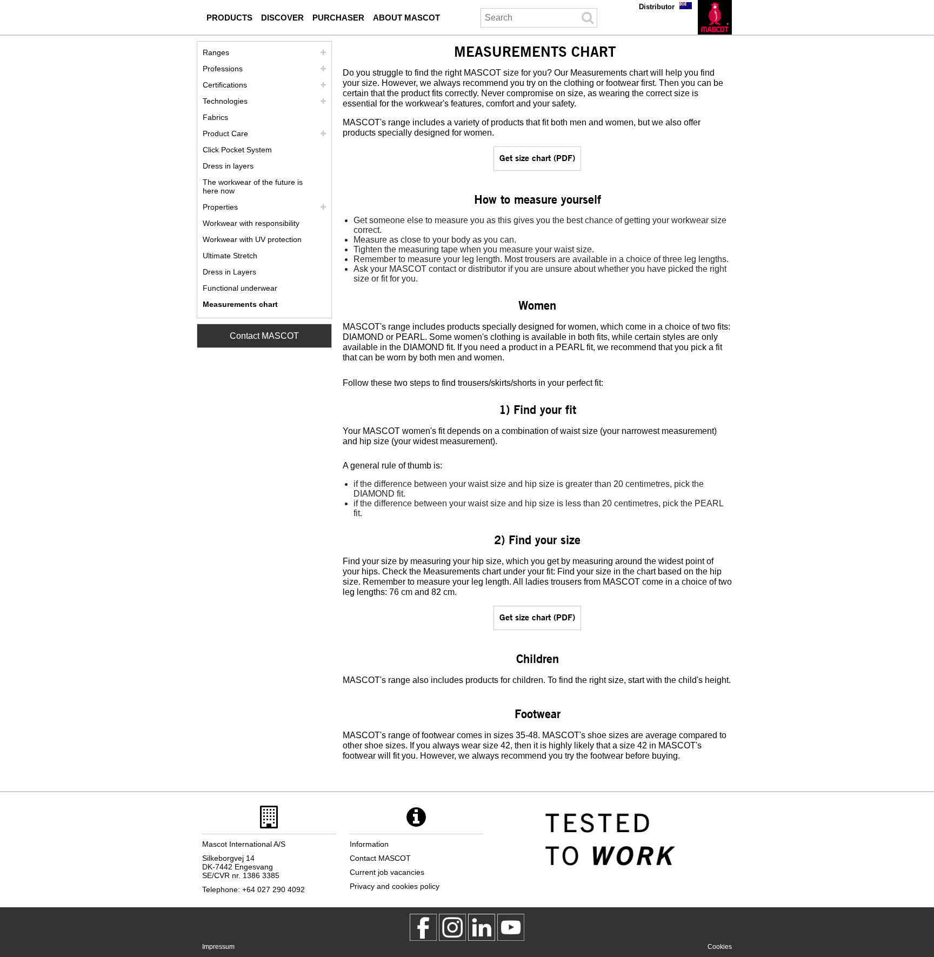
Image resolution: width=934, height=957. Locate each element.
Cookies (720, 947)
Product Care (225, 133)
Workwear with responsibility (251, 223)
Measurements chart (240, 304)
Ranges (216, 52)
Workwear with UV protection (252, 239)
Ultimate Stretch (230, 255)
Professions (223, 68)
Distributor (657, 7)
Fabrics (215, 117)
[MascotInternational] (510, 927)
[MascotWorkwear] (423, 927)
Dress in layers (228, 166)
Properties (220, 207)
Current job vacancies (387, 872)
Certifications (225, 85)
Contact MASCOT (264, 335)
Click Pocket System (237, 149)
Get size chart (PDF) (537, 157)
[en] (715, 17)
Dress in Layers (229, 271)
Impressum (218, 947)
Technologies (225, 101)
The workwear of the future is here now (253, 186)
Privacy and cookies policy (394, 886)
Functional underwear (240, 288)
